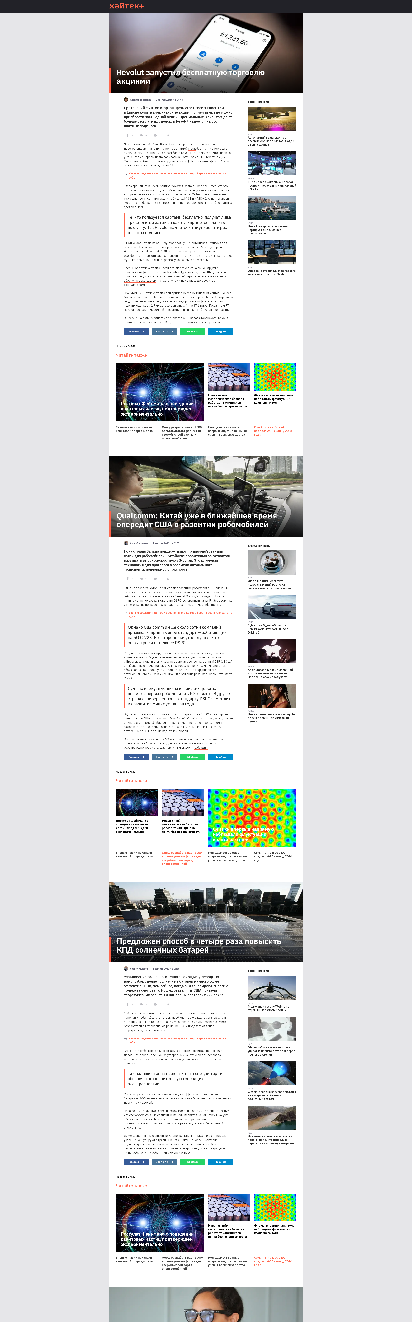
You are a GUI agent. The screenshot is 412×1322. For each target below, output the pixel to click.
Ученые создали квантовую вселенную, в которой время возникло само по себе (180, 175)
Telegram (221, 331)
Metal (192, 148)
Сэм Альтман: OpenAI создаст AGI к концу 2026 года (273, 430)
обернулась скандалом (140, 280)
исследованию (150, 1144)
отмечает (152, 293)
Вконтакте (164, 331)
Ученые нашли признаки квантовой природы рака (134, 429)
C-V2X (146, 637)
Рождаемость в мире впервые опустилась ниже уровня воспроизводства (227, 430)
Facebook (136, 331)
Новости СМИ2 (126, 346)
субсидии (201, 747)
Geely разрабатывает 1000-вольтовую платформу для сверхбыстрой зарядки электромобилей (182, 432)
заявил (189, 186)
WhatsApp (192, 331)
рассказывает (172, 1051)
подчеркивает (202, 153)
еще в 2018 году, (163, 322)
